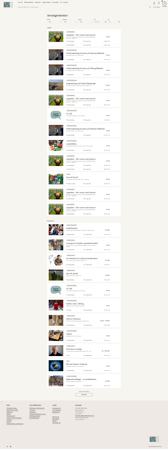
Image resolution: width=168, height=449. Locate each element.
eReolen (54, 421)
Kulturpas (9, 420)
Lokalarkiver (32, 412)
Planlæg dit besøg (12, 408)
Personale (32, 410)
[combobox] (84, 7)
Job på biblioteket (34, 418)
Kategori (79, 19)
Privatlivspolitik (11, 416)
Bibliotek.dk (55, 417)
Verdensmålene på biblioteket (15, 424)
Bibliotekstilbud (28, 2)
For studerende (56, 410)
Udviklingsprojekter (34, 416)
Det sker (20, 2)
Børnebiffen (55, 419)
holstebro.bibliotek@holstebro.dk (84, 416)
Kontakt (9, 422)
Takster (9, 414)
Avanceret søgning (156, 7)
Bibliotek (48, 19)
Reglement (10, 412)
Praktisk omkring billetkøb (14, 418)
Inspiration (38, 2)
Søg (108, 19)
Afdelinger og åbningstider (36, 408)
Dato (95, 19)
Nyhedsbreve (56, 412)
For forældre (55, 2)
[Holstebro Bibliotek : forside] (8, 4)
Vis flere (84, 394)
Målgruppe (65, 19)
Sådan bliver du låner (12, 410)
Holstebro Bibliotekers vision (37, 414)
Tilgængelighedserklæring (154, 446)
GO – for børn (64, 2)
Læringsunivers (56, 408)
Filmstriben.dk (56, 423)
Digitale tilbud (46, 2)
